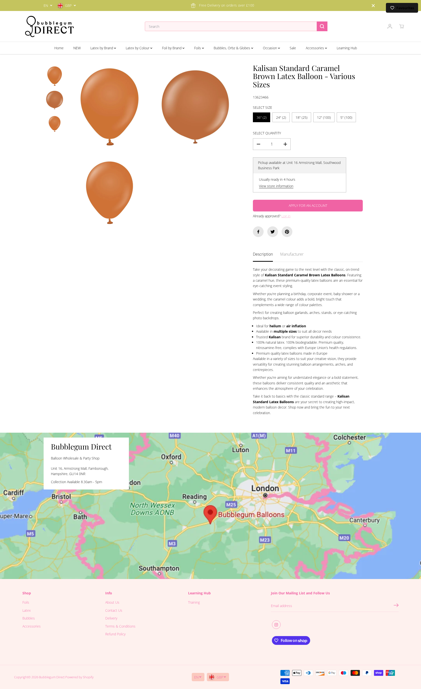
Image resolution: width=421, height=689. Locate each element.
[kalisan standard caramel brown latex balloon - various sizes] (109, 107)
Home (59, 48)
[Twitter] (272, 231)
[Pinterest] (287, 231)
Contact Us (113, 610)
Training (194, 602)
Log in (285, 216)
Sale (293, 48)
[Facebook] (258, 231)
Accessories (315, 48)
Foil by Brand (172, 48)
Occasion (270, 48)
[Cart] (401, 26)
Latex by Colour (138, 48)
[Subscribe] (396, 606)
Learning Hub (347, 48)
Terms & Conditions (120, 626)
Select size (262, 107)
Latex (26, 610)
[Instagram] (276, 624)
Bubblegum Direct (52, 677)
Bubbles (28, 618)
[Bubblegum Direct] (49, 26)
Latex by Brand (102, 48)
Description (263, 254)
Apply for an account (308, 205)
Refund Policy (115, 634)
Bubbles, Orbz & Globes (232, 48)
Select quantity (267, 133)
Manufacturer (292, 254)
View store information (276, 186)
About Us (112, 602)
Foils (198, 48)
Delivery (111, 618)
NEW (77, 48)
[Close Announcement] (373, 5)
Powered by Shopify (79, 677)
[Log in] (389, 26)
